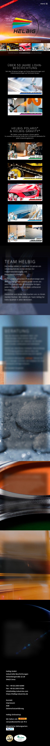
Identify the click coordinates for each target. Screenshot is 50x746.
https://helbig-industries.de (17, 694)
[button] (12, 47)
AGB (7, 706)
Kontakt (9, 700)
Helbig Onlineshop (13, 714)
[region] (25, 28)
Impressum (10, 703)
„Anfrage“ (29, 358)
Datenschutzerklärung (15, 708)
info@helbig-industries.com (17, 691)
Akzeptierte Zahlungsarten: (17, 726)
